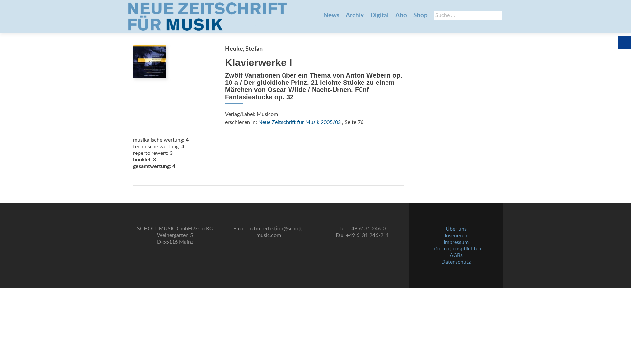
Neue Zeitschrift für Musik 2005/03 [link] (299, 122)
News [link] (331, 15)
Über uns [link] (456, 229)
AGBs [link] (456, 255)
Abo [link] (401, 15)
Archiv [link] (355, 15)
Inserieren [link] (456, 235)
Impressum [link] (456, 242)
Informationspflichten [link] (456, 248)
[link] (207, 16)
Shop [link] (420, 15)
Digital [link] (379, 15)
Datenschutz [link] (456, 262)
